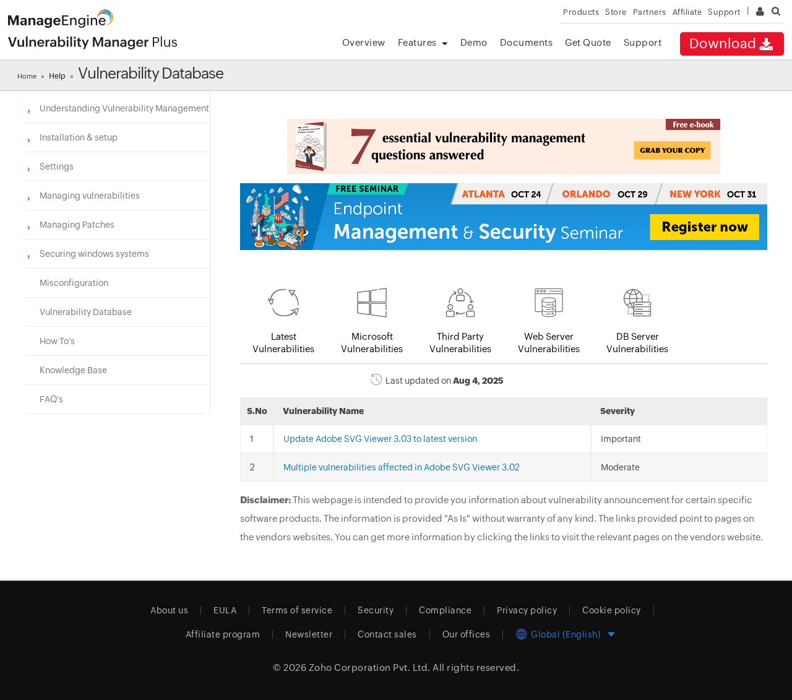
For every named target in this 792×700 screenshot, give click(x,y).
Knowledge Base (73, 370)
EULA (224, 610)
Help (57, 76)
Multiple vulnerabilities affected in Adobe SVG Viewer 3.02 (401, 467)
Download (723, 43)
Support (643, 42)
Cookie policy (611, 610)
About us (169, 610)
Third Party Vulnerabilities (460, 342)
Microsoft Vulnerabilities (372, 342)
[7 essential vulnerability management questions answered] (503, 146)
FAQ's (51, 399)
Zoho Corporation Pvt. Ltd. (370, 667)
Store (616, 12)
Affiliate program (223, 634)
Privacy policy (527, 610)
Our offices (466, 634)
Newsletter (308, 634)
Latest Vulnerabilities (283, 342)
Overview (363, 42)
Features (417, 42)
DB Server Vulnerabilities (637, 342)
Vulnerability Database (86, 312)
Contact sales (387, 634)
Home (27, 76)
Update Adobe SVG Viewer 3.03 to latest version (380, 439)
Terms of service (297, 610)
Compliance (445, 610)
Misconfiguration (74, 283)
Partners (649, 12)
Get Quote (588, 42)
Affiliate (687, 12)
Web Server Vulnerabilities (549, 342)
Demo (474, 42)
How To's (57, 341)
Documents (526, 42)
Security (376, 610)
